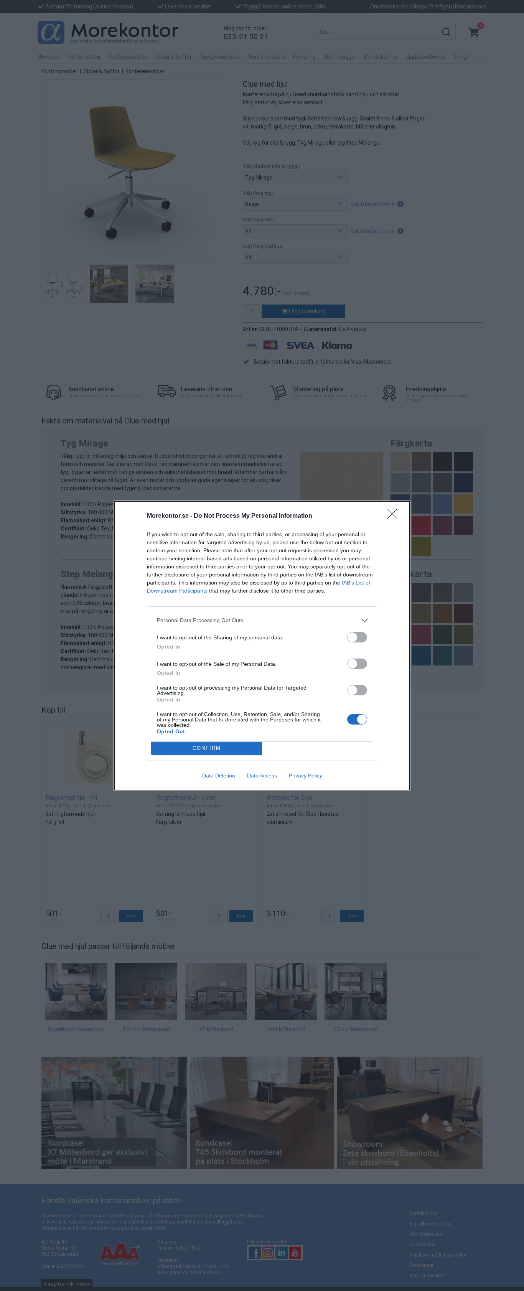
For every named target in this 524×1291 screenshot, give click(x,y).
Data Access (262, 775)
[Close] (394, 516)
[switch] (357, 637)
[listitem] (262, 620)
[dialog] (262, 645)
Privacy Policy (305, 775)
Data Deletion (218, 775)
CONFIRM (207, 748)
